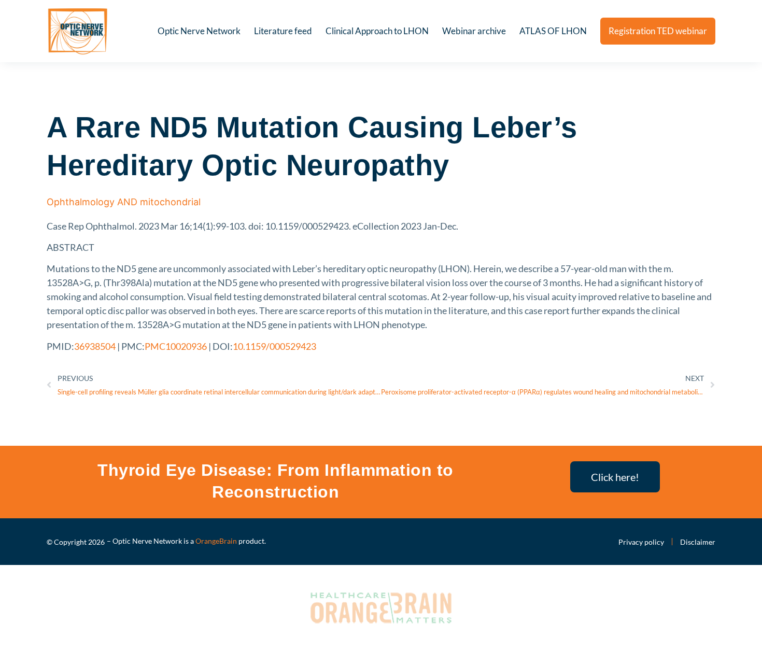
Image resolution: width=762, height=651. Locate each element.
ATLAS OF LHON (553, 30)
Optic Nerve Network (199, 30)
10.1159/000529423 (274, 346)
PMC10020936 (176, 346)
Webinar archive (474, 30)
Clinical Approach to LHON (377, 30)
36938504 (95, 346)
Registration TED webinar (658, 30)
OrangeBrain (216, 540)
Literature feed (283, 30)
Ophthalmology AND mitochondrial (124, 201)
